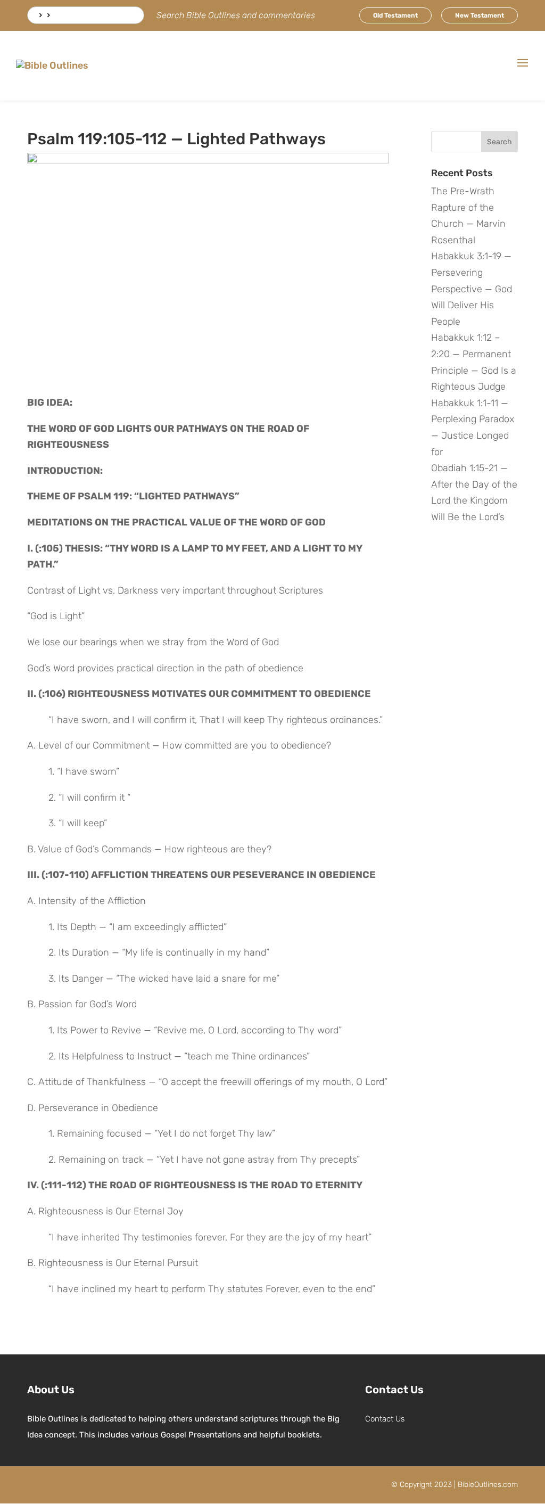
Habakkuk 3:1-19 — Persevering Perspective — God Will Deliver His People (471, 288)
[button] (522, 70)
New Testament (479, 15)
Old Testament (395, 15)
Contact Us (384, 1419)
